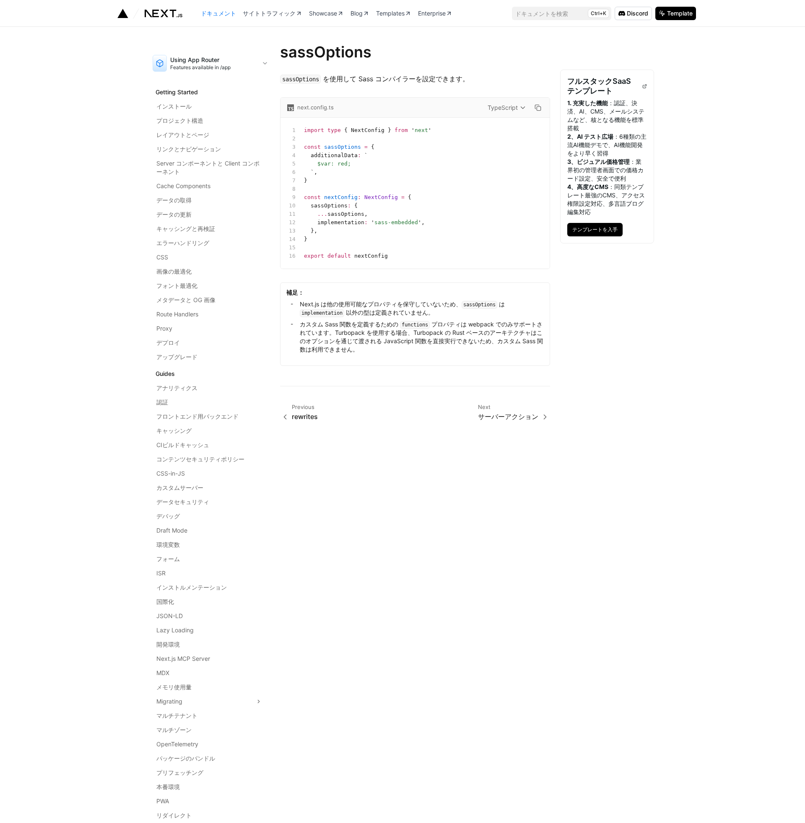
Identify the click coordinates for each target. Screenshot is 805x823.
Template (680, 13)
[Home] (149, 13)
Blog (357, 13)
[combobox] (210, 63)
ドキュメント (218, 13)
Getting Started (177, 92)
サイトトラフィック (269, 13)
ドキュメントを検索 (560, 13)
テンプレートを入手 (597, 228)
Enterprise (432, 13)
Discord (637, 13)
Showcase (323, 13)
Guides (165, 373)
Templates (390, 13)
